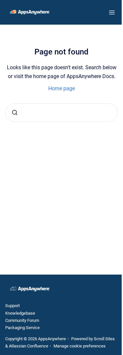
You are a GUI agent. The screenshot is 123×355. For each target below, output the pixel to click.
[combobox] (61, 112)
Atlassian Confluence (28, 346)
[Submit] (15, 112)
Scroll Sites (104, 338)
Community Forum (22, 320)
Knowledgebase (20, 313)
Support (12, 305)
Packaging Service (22, 327)
